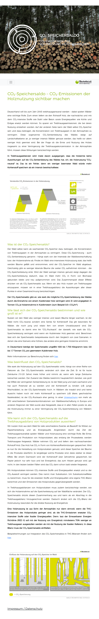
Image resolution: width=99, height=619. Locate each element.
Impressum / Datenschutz (24, 608)
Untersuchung (71, 397)
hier (56, 356)
